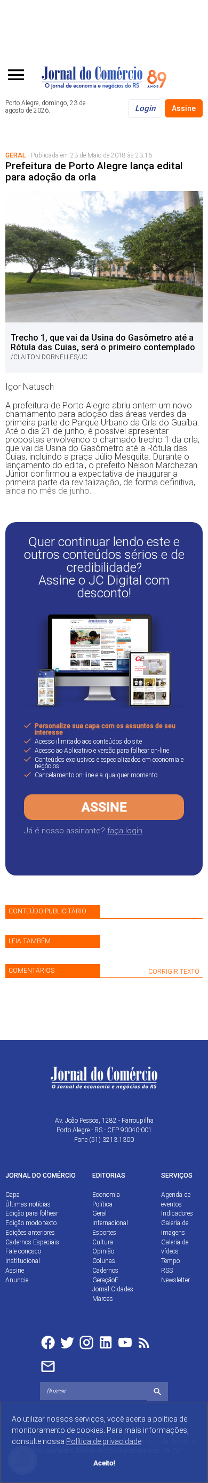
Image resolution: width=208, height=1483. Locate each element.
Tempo (170, 1261)
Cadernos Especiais (32, 1242)
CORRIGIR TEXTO (173, 971)
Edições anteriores (30, 1232)
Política (102, 1204)
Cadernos (105, 1270)
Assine (184, 108)
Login (145, 108)
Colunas (103, 1261)
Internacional (110, 1223)
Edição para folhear (31, 1213)
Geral (99, 1213)
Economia (106, 1194)
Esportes (104, 1232)
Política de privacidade (103, 1441)
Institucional (22, 1261)
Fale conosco (23, 1251)
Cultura (102, 1242)
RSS (167, 1270)
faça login (124, 830)
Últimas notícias (28, 1204)
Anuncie (16, 1280)
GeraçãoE (105, 1280)
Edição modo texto (31, 1223)
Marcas (102, 1299)
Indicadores (177, 1213)
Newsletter (175, 1280)
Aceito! (104, 1463)
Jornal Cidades (112, 1289)
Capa (12, 1194)
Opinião (103, 1251)
